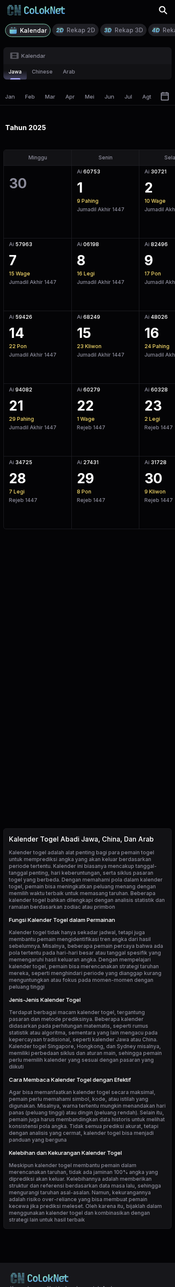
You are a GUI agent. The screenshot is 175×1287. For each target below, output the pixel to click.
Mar (50, 96)
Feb (30, 96)
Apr (70, 96)
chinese (42, 71)
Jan (10, 96)
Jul (128, 96)
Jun (109, 96)
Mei (89, 96)
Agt (146, 96)
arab (69, 71)
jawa (15, 71)
